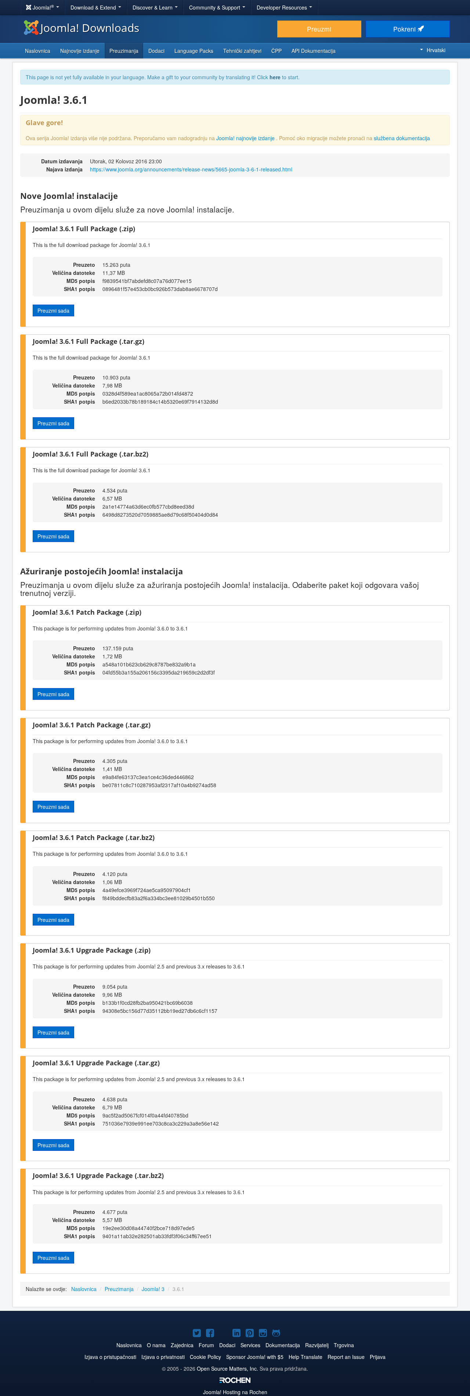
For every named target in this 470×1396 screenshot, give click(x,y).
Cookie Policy (205, 1356)
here (275, 77)
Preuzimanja (123, 50)
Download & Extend (94, 7)
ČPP (276, 50)
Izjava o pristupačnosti (110, 1356)
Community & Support (215, 7)
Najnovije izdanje (80, 50)
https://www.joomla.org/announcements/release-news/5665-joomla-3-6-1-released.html (191, 169)
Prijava (378, 1356)
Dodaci (156, 50)
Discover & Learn (153, 7)
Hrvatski (436, 50)
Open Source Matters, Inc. (228, 1368)
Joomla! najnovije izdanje (246, 138)
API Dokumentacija (314, 50)
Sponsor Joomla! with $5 (254, 1356)
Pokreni (405, 28)
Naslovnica (37, 50)
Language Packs (193, 50)
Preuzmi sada (53, 310)
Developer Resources (282, 7)
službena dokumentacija (402, 138)
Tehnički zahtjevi (242, 50)
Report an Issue (346, 1356)
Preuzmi (319, 28)
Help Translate (305, 1356)
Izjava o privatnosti (163, 1356)
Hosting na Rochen (235, 1392)
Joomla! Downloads (89, 27)
